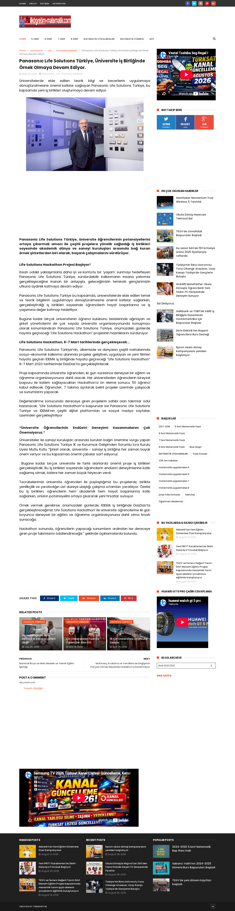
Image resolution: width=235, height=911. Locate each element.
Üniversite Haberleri (66, 50)
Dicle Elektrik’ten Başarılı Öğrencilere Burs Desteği (192, 332)
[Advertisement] (149, 20)
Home (22, 38)
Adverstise (59, 3)
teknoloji (190, 494)
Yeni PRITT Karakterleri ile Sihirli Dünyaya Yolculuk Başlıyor (194, 548)
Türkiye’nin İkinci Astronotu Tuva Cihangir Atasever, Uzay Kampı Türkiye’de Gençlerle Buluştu (195, 270)
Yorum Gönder (33, 688)
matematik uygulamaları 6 (174, 474)
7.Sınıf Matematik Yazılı (172, 440)
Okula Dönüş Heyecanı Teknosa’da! (191, 216)
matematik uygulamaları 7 (174, 481)
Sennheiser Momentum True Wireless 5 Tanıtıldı (194, 200)
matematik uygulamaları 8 (174, 487)
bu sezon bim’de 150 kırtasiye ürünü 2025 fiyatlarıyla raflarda (195, 252)
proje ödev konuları (169, 494)
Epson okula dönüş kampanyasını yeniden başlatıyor (191, 351)
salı (50, 50)
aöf (151, 38)
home (22, 3)
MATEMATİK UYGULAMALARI (99, 38)
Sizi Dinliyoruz (165, 303)
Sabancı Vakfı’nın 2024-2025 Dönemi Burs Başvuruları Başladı (193, 865)
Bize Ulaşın (196, 447)
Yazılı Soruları (200, 453)
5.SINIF (35, 38)
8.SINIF (74, 38)
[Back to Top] (213, 906)
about (33, 3)
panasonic (36, 50)
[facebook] (187, 3)
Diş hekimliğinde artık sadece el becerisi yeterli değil (38, 638)
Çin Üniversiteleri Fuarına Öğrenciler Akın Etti (82, 640)
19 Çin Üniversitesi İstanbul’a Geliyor (128, 640)
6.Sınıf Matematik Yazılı (172, 433)
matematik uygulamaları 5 (174, 467)
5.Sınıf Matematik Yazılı (188, 426)
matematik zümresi (132, 38)
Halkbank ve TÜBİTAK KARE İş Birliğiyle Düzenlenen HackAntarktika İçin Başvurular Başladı (195, 317)
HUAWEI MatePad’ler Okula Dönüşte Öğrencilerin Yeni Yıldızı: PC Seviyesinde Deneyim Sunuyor (194, 290)
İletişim (44, 3)
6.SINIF (48, 38)
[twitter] (194, 3)
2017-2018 (164, 426)
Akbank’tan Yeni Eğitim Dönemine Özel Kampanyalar (194, 531)
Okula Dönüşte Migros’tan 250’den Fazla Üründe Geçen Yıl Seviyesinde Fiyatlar (126, 867)
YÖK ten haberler (168, 460)
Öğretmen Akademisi (171, 501)
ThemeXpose (40, 906)
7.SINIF (61, 38)
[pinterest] (207, 3)
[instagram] (200, 3)
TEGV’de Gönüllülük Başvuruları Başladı (189, 233)
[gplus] (213, 3)
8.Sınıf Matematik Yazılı (172, 447)
